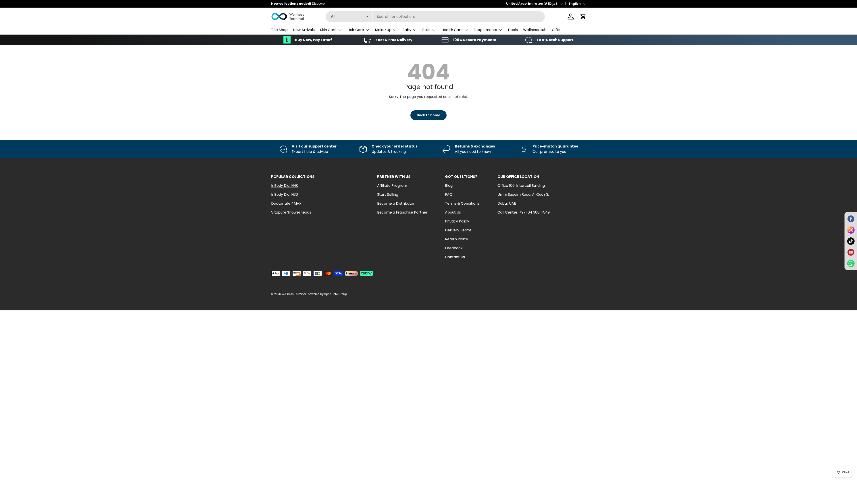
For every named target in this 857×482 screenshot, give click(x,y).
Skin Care (328, 29)
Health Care (452, 29)
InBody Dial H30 (284, 194)
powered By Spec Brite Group (327, 294)
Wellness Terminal (294, 294)
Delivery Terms (458, 230)
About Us (453, 212)
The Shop (279, 29)
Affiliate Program (392, 185)
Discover (319, 3)
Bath (426, 29)
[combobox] (435, 16)
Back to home (428, 115)
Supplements (485, 29)
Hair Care (355, 29)
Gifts (556, 29)
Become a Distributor (396, 203)
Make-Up (383, 29)
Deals (513, 29)
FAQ (448, 194)
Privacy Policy (457, 221)
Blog (449, 185)
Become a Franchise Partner (402, 212)
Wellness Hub (535, 29)
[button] (583, 16)
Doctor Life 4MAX (286, 203)
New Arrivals (304, 29)
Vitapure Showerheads (291, 212)
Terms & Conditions (462, 203)
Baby (406, 29)
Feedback (454, 248)
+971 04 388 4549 (534, 212)
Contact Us (455, 257)
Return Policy (456, 239)
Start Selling (387, 194)
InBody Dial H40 (284, 185)
